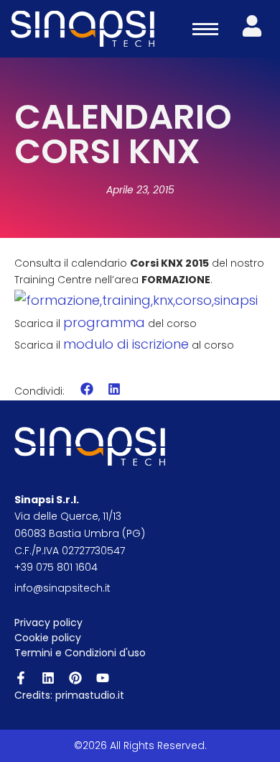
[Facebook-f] (20, 677)
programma (104, 322)
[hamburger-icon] (205, 29)
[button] (87, 389)
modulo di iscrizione (126, 344)
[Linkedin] (48, 677)
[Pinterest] (75, 677)
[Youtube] (102, 677)
